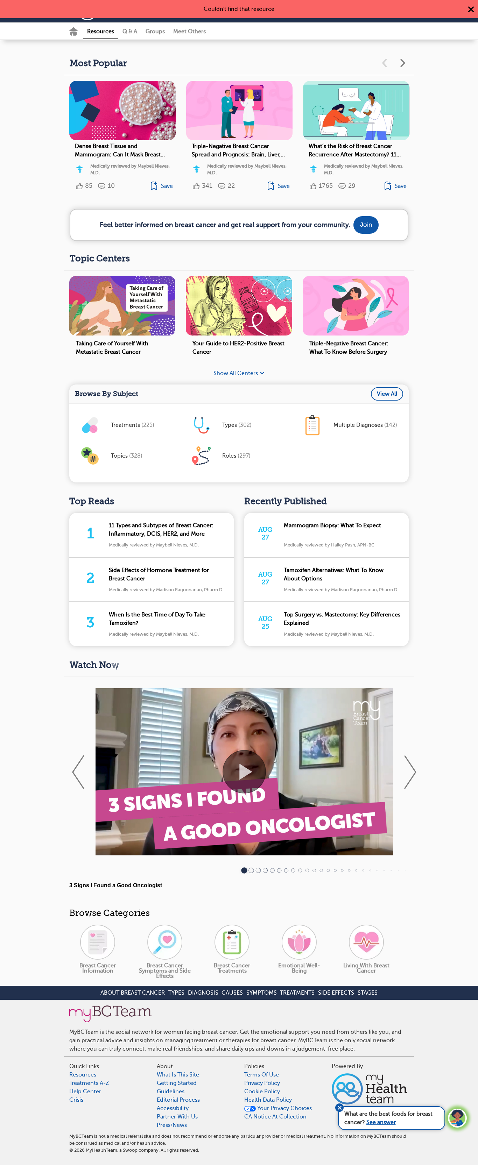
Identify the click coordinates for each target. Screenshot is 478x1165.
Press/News (172, 1125)
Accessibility (173, 1108)
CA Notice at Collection (275, 1117)
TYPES (176, 993)
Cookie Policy (262, 1091)
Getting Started (177, 1083)
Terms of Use (261, 1075)
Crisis (76, 1100)
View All (387, 394)
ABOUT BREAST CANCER (132, 993)
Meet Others (189, 31)
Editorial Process (178, 1100)
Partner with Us (177, 1117)
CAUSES (232, 993)
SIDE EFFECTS (336, 993)
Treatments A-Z (89, 1083)
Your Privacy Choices (284, 1108)
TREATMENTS (297, 993)
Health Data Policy (268, 1100)
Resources (100, 31)
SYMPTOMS (261, 993)
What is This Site (178, 1075)
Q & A (129, 31)
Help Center (85, 1091)
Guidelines (170, 1091)
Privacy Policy (262, 1083)
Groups (155, 31)
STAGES (368, 993)
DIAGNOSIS (203, 993)
